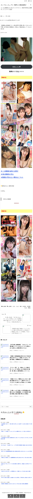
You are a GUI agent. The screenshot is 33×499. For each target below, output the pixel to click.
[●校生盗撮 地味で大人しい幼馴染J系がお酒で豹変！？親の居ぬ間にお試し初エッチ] (8, 225)
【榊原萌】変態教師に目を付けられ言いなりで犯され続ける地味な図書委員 (14, 483)
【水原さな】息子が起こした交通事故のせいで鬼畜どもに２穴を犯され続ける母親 (15, 471)
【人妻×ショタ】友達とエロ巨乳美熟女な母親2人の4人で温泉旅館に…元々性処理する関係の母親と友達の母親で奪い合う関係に (20, 392)
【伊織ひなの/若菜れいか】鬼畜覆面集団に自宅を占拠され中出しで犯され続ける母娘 (16, 457)
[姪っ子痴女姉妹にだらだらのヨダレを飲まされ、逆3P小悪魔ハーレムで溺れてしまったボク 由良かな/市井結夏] (24, 135)
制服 (20, 306)
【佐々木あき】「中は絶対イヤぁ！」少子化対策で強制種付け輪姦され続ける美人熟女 (16, 445)
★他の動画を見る (7, 174)
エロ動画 (8, 16)
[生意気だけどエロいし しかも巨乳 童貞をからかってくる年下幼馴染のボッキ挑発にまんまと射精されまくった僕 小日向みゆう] (8, 135)
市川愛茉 (28, 306)
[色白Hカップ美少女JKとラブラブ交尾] (24, 290)
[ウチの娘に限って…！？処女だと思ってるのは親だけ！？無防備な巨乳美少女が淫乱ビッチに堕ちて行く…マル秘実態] (24, 92)
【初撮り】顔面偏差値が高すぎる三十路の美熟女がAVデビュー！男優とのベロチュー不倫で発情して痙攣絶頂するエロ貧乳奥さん (20, 357)
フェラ (17, 306)
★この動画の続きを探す (9, 171)
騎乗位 (29, 307)
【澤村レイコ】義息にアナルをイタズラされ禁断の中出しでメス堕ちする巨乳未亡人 (16, 431)
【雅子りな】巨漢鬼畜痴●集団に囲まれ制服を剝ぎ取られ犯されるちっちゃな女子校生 (16, 451)
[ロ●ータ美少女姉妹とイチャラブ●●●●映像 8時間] (8, 92)
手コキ (26, 307)
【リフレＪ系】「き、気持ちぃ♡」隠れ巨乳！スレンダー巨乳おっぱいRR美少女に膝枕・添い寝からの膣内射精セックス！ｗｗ (20, 369)
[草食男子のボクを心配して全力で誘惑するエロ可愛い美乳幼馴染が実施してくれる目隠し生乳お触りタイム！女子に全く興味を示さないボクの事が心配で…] (8, 290)
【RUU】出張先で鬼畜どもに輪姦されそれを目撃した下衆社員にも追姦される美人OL (17, 477)
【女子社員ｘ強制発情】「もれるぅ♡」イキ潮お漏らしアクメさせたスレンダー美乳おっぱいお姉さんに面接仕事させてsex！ (20, 346)
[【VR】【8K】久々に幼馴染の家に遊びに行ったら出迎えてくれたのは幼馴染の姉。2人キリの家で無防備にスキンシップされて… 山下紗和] (24, 225)
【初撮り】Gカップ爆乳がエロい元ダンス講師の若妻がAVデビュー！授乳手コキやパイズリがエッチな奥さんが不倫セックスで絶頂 (20, 380)
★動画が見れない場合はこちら (12, 177)
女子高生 (24, 306)
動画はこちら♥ (17, 66)
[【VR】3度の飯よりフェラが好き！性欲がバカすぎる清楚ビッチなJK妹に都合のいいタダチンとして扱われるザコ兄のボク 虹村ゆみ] (8, 247)
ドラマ (14, 306)
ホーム (3, 16)
